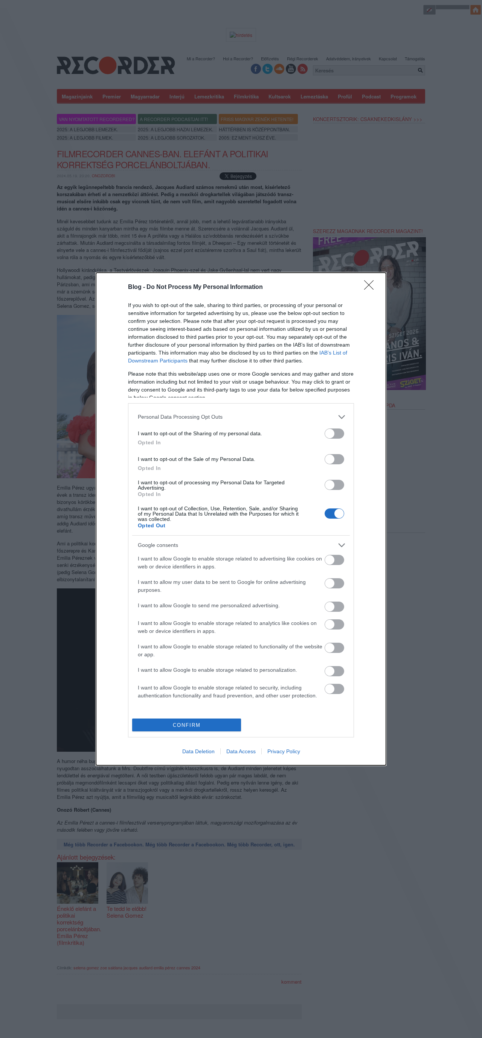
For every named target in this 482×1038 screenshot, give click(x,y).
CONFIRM (187, 725)
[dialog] (241, 519)
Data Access (241, 751)
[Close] (371, 287)
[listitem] (241, 417)
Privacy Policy (283, 751)
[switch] (334, 433)
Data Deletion (198, 751)
